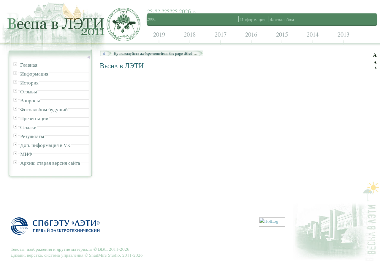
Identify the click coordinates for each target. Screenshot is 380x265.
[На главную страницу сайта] (106, 53)
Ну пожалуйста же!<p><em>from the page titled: (155, 53)
